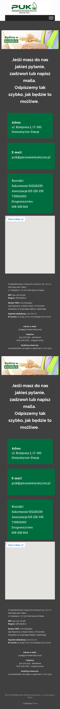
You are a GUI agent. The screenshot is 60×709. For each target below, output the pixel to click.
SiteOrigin (28, 703)
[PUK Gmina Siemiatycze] (30, 7)
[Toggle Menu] (51, 17)
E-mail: (17, 152)
